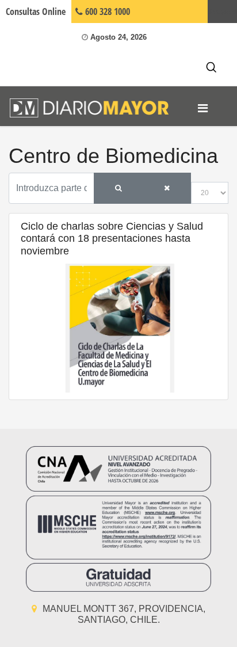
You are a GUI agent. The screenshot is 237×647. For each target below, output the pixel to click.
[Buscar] (118, 188)
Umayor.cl (222, 11)
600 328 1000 (106, 11)
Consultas (36, 11)
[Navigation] (203, 108)
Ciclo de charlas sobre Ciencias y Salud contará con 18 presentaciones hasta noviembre (112, 238)
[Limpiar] (167, 188)
